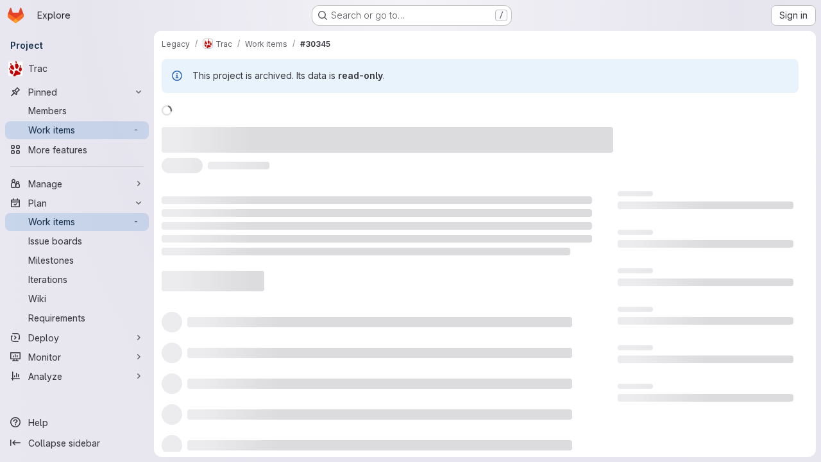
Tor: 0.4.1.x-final (651, 349)
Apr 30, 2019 (343, 132)
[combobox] (486, 262)
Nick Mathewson (424, 132)
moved (221, 132)
